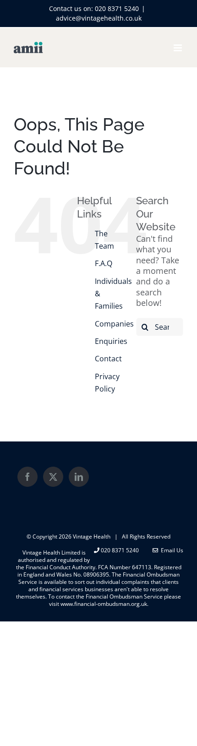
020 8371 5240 (117, 8)
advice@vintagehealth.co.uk (99, 18)
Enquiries (111, 341)
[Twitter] (53, 477)
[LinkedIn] (79, 477)
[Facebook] (27, 477)
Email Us (170, 550)
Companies (114, 324)
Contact (108, 359)
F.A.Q (103, 263)
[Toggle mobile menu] (178, 48)
